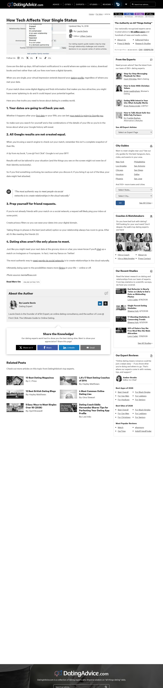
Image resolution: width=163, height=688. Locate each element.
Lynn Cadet (133, 299)
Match (120, 427)
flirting (62, 267)
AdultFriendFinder (143, 431)
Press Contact (144, 258)
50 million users (138, 31)
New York (120, 161)
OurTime (122, 431)
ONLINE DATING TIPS (31, 282)
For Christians (124, 417)
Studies (93, 4)
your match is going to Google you (86, 115)
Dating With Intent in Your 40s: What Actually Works (136, 101)
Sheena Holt (133, 311)
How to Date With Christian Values (136, 86)
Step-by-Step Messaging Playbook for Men (135, 74)
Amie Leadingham (132, 91)
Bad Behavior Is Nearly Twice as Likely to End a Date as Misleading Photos (139, 293)
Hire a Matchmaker (126, 258)
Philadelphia (139, 161)
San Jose (138, 178)
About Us (121, 39)
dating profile (77, 77)
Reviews (107, 4)
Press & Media (123, 43)
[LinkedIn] (100, 303)
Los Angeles (121, 165)
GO (120, 203)
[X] (105, 303)
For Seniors (140, 399)
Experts (80, 4)
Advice (56, 4)
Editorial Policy (142, 39)
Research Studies (143, 43)
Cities (68, 4)
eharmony (139, 427)
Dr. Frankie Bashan (132, 118)
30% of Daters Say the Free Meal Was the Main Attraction (139, 331)
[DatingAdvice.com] (25, 4)
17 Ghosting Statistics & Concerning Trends (139, 318)
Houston (120, 174)
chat (99, 249)
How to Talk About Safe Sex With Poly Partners (137, 113)
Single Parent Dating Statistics (137, 307)
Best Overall (123, 392)
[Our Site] (126, 4)
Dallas (136, 174)
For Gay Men (123, 395)
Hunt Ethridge (130, 78)
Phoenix (119, 178)
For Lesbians (140, 395)
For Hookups (123, 399)
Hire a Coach (123, 254)
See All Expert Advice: (126, 127)
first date (40, 115)
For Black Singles (142, 392)
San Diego (138, 170)
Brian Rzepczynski (132, 105)
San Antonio (139, 165)
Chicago (119, 170)
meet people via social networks (48, 260)
